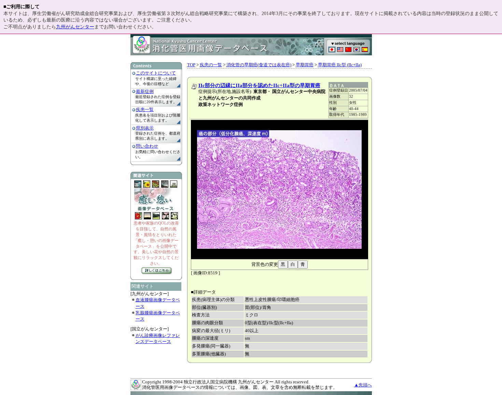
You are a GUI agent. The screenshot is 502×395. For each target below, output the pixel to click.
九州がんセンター (75, 26)
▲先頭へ (363, 384)
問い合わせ (147, 146)
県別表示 (145, 128)
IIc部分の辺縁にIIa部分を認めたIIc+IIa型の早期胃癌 (259, 85)
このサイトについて (156, 73)
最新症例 (145, 91)
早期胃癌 (304, 64)
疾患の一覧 (211, 64)
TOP (191, 64)
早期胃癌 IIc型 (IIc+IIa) (340, 64)
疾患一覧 (145, 109)
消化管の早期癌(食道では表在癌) (258, 64)
